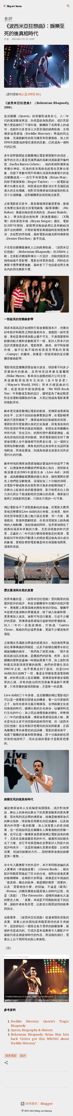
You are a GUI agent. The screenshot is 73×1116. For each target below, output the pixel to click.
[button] (6, 1063)
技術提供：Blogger (39, 1104)
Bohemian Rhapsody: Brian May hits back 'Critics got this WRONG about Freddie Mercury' (40, 1039)
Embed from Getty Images (16, 957)
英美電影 (10, 1055)
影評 (23, 1055)
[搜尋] (68, 6)
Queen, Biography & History (32, 1030)
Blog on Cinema (14, 6)
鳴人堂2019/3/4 (29, 94)
